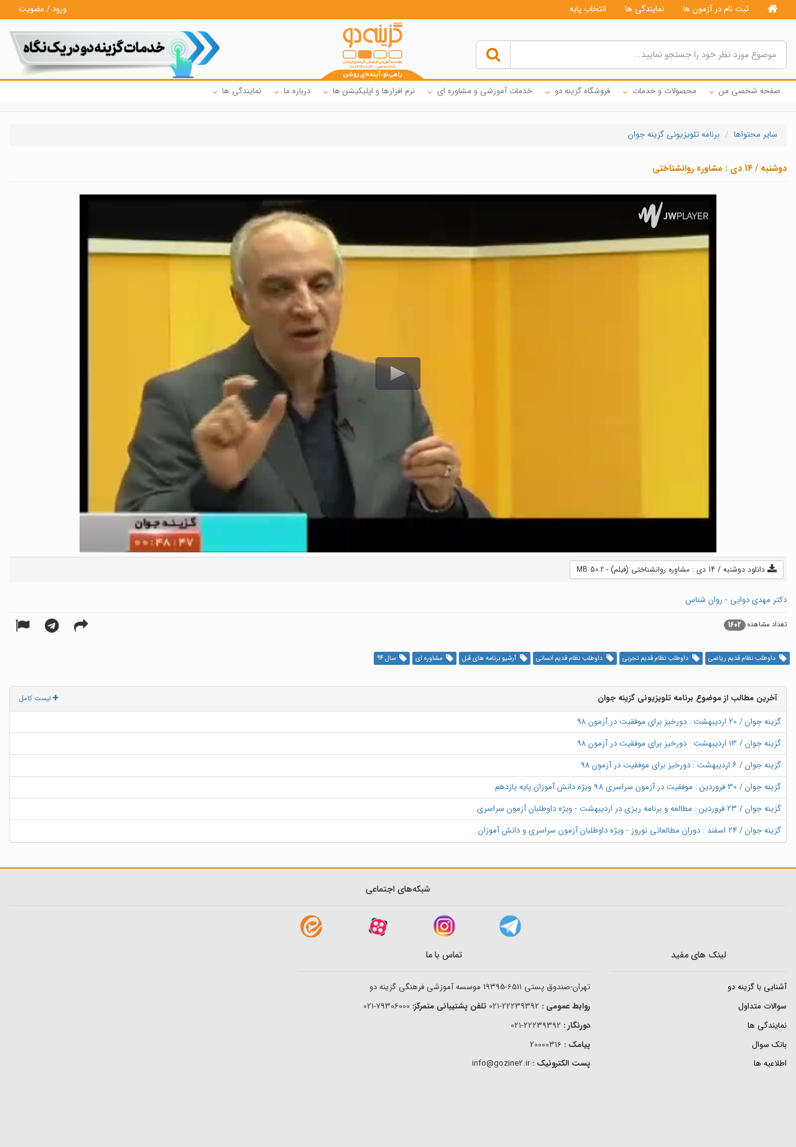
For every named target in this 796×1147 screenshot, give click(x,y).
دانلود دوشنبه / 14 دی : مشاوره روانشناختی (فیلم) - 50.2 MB (671, 569)
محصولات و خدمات (664, 91)
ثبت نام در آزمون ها (716, 9)
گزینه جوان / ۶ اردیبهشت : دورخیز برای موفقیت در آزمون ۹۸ (681, 765)
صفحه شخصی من (749, 91)
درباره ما (297, 91)
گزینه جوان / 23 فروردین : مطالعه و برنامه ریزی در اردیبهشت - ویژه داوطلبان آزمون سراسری (629, 808)
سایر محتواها (755, 134)
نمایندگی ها (644, 9)
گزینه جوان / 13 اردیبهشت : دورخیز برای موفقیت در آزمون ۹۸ (679, 743)
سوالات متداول (762, 1006)
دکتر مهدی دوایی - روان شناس (736, 599)
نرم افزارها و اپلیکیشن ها (374, 91)
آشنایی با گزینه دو (757, 987)
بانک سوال (769, 1044)
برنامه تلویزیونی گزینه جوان (674, 134)
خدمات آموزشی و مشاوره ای (484, 91)
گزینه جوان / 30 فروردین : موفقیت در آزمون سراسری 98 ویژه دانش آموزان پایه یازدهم (638, 786)
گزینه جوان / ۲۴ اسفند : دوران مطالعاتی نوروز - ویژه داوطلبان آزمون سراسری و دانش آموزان (629, 830)
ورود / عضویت (43, 9)
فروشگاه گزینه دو (582, 91)
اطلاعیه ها (770, 1063)
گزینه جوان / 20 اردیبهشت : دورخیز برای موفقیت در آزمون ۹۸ (679, 721)
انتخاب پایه (588, 9)
